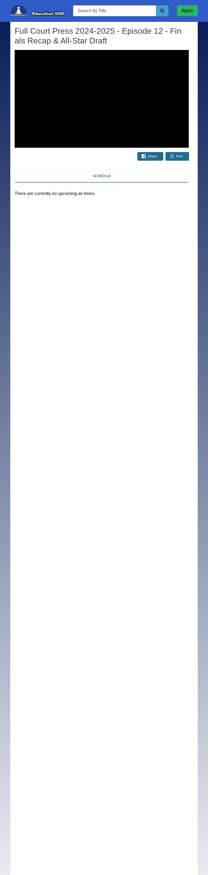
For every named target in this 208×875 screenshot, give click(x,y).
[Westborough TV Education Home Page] (37, 11)
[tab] (102, 176)
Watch (187, 10)
